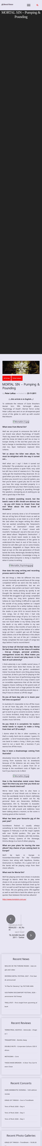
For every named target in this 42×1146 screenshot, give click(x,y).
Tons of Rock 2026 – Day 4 (14, 1106)
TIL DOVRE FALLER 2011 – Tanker (16, 936)
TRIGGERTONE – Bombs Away (16, 1040)
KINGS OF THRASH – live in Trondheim (19, 1100)
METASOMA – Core (12, 1056)
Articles (7, 378)
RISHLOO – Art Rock (16, 929)
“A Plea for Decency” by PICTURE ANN (19, 986)
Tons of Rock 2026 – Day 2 (14, 1119)
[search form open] (37, 5)
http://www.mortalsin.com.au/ (14, 899)
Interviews (17, 378)
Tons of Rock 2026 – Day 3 (14, 1113)
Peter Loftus (10, 393)
